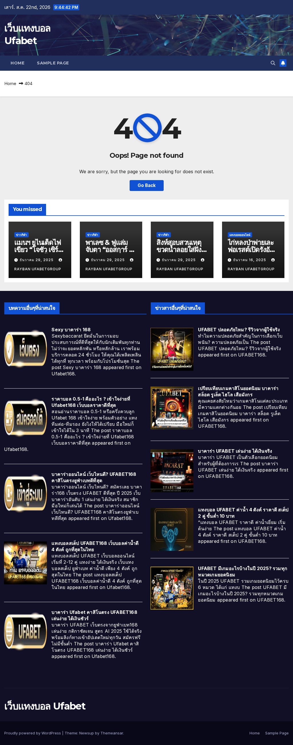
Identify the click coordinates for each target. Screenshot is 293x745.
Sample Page (53, 63)
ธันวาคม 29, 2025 (37, 260)
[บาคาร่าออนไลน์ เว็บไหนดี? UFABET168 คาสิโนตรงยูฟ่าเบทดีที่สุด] (25, 493)
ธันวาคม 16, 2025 (250, 260)
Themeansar (111, 733)
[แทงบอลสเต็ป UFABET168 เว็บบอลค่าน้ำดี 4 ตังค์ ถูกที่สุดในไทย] (25, 562)
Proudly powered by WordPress (33, 733)
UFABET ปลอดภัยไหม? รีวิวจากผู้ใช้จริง (239, 329)
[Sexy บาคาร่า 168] (25, 349)
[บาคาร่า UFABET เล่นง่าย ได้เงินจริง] (172, 470)
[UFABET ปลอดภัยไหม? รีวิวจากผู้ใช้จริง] (172, 349)
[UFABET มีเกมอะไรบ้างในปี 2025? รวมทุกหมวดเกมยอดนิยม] (172, 587)
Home (17, 63)
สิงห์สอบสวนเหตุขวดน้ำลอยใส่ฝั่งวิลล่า (179, 249)
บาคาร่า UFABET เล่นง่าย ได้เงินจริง (235, 451)
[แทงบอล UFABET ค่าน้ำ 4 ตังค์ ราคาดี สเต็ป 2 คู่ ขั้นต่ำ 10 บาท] (172, 529)
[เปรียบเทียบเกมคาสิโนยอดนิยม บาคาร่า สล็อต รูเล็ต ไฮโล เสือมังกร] (172, 407)
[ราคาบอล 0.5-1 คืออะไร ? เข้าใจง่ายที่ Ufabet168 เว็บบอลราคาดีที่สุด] (25, 418)
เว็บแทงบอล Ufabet (44, 706)
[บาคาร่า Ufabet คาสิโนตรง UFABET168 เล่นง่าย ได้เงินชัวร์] (25, 631)
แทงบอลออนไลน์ (239, 234)
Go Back (147, 185)
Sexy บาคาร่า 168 (71, 329)
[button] (273, 63)
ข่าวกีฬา (21, 234)
